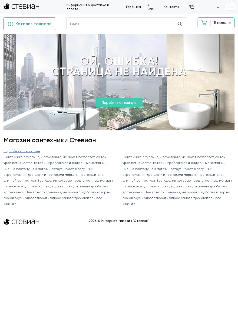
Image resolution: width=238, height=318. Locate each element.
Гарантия (133, 7)
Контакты (171, 7)
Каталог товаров (32, 23)
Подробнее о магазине (21, 151)
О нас (151, 7)
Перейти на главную (119, 103)
